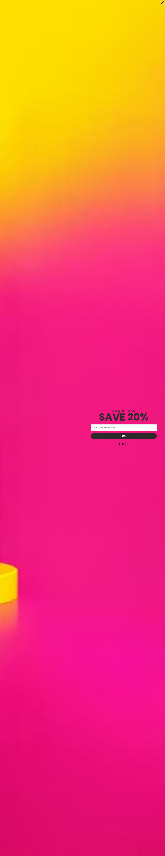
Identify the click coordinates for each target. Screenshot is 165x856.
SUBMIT (124, 436)
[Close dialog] (162, 3)
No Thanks (123, 444)
